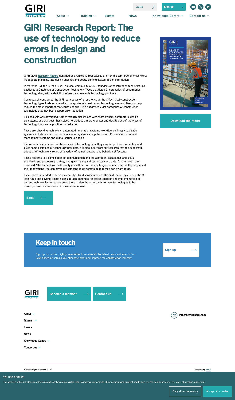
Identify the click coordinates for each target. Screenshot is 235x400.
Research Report (48, 76)
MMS (208, 370)
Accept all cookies (217, 391)
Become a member (64, 294)
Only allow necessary (185, 391)
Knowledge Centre (35, 341)
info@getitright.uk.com (192, 315)
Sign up (171, 249)
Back (30, 197)
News (133, 15)
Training (28, 320)
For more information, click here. (188, 382)
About (27, 314)
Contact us (103, 294)
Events (109, 15)
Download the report (185, 120)
